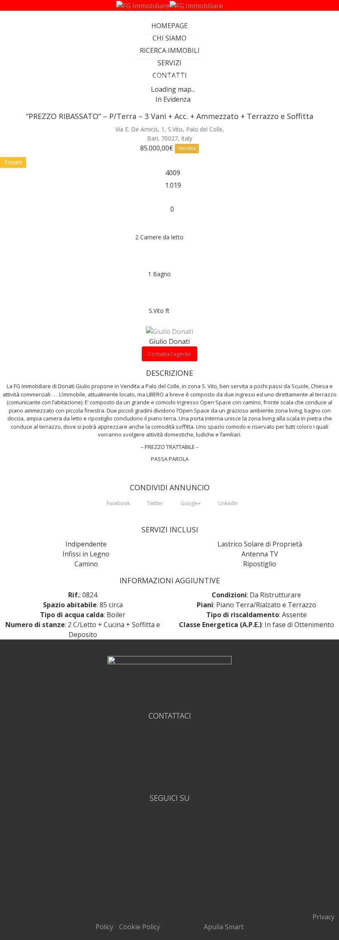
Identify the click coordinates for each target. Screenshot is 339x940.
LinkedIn (227, 503)
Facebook (117, 503)
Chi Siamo (169, 38)
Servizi (169, 62)
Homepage (169, 25)
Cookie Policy (139, 926)
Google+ (190, 503)
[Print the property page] (169, 199)
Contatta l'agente (169, 354)
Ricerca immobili (170, 50)
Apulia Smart (224, 926)
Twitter (154, 503)
